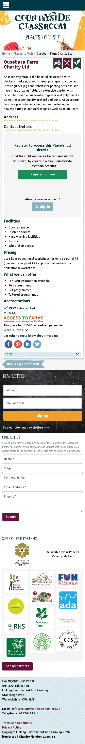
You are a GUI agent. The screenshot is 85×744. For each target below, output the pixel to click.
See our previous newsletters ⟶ (26, 428)
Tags (9, 354)
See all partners (17, 666)
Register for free (42, 174)
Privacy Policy (11, 727)
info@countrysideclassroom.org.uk (36, 709)
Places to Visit (23, 54)
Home (6, 54)
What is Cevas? (14, 330)
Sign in (45, 207)
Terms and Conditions (17, 723)
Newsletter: (14, 375)
